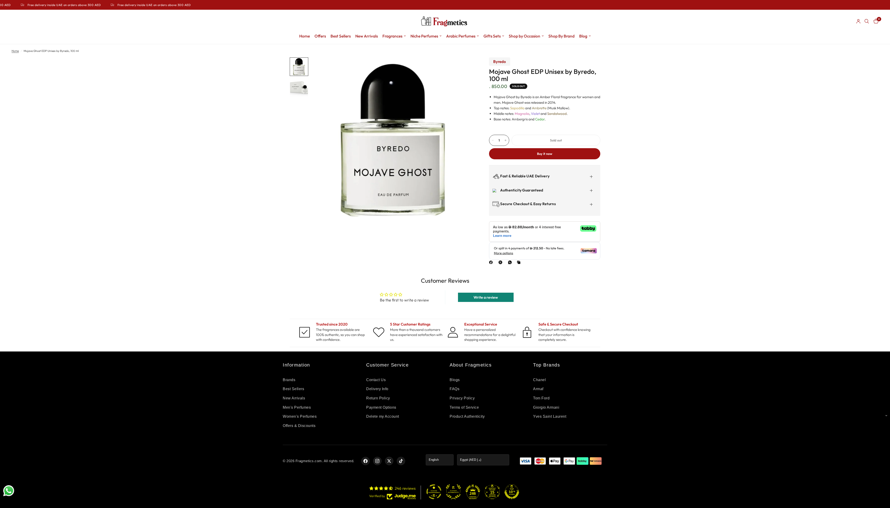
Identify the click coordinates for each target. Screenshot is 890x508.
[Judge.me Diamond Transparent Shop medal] (433, 491)
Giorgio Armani (546, 407)
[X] (501, 262)
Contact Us (376, 380)
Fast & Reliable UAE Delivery (524, 176)
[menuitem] (304, 36)
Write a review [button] (486, 297)
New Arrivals (366, 36)
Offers (320, 36)
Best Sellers (341, 36)
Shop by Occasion (524, 36)
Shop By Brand (561, 36)
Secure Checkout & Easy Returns (527, 203)
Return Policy (378, 398)
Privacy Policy (462, 398)
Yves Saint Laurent (549, 416)
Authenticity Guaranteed (521, 190)
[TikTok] (401, 461)
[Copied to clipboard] (519, 262)
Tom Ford (541, 398)
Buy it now (545, 154)
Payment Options (381, 407)
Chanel (539, 380)
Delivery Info (377, 389)
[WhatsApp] (511, 262)
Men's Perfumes (297, 407)
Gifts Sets (492, 36)
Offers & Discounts (299, 426)
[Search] (866, 21)
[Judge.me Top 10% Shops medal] (511, 491)
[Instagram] (377, 461)
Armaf (538, 389)
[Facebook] (492, 262)
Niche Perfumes (424, 36)
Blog (583, 36)
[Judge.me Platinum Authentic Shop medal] (453, 491)
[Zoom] (465, 67)
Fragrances (392, 36)
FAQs (454, 389)
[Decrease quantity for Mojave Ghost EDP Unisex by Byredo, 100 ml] (492, 140)
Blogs (455, 380)
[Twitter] (389, 461)
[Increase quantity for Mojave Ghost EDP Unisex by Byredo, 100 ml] (505, 140)
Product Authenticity (467, 416)
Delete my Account (382, 416)
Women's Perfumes (300, 416)
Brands (289, 380)
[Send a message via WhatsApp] (8, 490)
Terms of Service (464, 407)
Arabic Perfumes (460, 36)
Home (304, 36)
